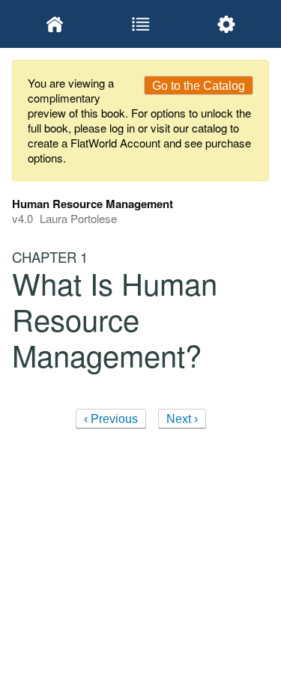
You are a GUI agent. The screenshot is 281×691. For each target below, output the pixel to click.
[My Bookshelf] (54, 23)
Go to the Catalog (198, 85)
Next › (182, 419)
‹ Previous (111, 419)
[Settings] (226, 23)
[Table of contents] (140, 23)
